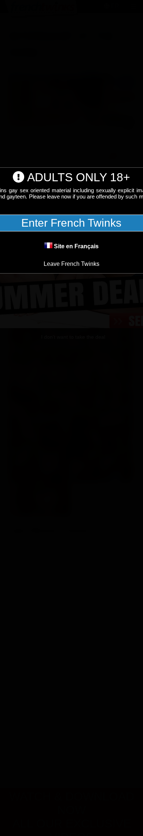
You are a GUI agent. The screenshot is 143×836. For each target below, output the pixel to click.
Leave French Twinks (71, 264)
